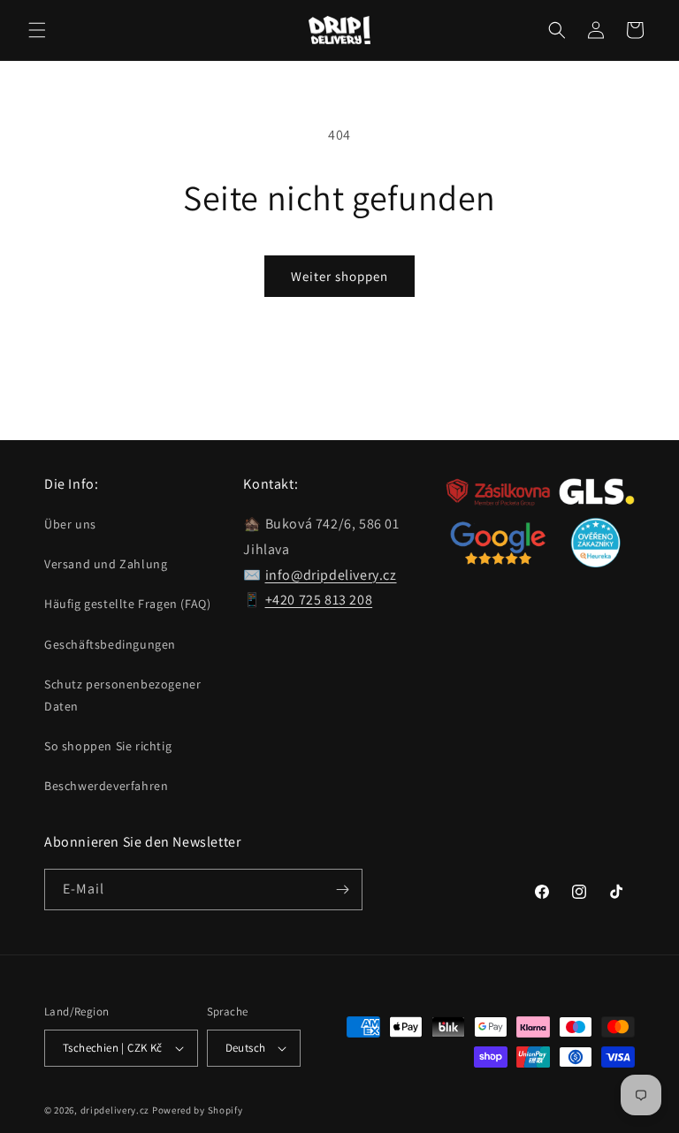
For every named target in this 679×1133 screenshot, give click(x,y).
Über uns (70, 524)
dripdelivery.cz (115, 1110)
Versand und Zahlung (105, 564)
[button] (37, 30)
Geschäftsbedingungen (110, 644)
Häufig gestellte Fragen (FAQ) (127, 604)
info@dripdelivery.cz (331, 575)
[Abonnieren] (342, 889)
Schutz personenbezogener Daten (122, 695)
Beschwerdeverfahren (106, 786)
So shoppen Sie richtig (108, 746)
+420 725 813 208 (319, 599)
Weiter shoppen (339, 276)
